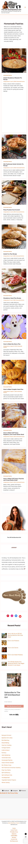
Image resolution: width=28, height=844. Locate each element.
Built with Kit (14, 714)
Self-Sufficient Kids (7, 775)
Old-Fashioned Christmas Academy (11, 767)
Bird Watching (5, 740)
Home (14, 828)
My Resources (14, 841)
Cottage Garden (6, 747)
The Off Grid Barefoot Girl (11, 10)
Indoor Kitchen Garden (8, 762)
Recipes (14, 837)
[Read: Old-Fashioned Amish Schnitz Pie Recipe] (14, 146)
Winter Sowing (5, 782)
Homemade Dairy (6, 757)
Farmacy (4, 752)
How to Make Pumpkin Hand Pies (13, 389)
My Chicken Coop (6, 765)
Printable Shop (14, 832)
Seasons (14, 833)
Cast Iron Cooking (6, 745)
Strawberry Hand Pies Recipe (12, 298)
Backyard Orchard (6, 735)
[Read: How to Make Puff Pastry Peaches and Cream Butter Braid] (14, 461)
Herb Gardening (6, 755)
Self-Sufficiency (6, 772)
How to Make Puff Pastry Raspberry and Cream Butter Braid (13, 433)
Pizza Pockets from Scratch (11, 210)
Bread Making (5, 742)
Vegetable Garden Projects (9, 780)
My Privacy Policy (13, 793)
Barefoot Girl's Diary (7, 737)
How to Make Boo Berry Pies (11, 344)
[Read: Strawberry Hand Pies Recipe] (14, 280)
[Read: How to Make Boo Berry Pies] (14, 326)
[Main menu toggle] (25, 7)
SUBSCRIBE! (14, 835)
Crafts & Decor (6, 750)
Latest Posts (14, 830)
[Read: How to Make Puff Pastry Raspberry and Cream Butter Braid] (14, 415)
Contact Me (14, 839)
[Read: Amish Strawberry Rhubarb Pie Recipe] (14, 60)
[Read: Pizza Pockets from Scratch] (14, 192)
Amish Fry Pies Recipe (10, 254)
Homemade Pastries (7, 75)
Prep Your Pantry (6, 770)
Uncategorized (6, 777)
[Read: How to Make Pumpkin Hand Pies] (14, 372)
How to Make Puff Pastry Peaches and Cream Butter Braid (13, 479)
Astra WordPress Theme (13, 823)
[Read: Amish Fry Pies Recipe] (14, 236)
